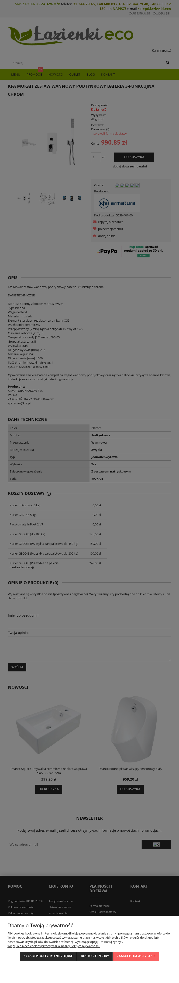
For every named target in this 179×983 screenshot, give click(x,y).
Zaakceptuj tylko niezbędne (48, 956)
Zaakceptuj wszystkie (136, 956)
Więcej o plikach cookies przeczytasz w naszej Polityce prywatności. (53, 946)
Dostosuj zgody (95, 956)
